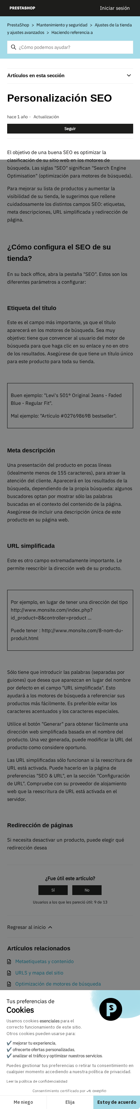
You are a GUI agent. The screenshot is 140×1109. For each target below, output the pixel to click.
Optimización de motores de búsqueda (58, 984)
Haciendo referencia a (72, 32)
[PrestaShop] (22, 8)
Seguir (70, 128)
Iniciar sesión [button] (115, 8)
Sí (53, 890)
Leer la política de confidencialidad (37, 1081)
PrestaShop (18, 25)
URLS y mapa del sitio (39, 973)
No (87, 890)
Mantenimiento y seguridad (62, 25)
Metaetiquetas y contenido (44, 961)
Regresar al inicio (27, 927)
